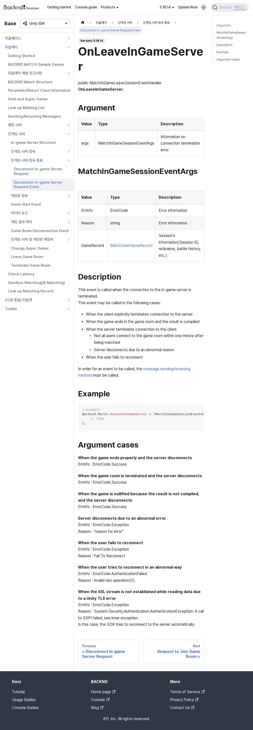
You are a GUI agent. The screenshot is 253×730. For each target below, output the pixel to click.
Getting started (59, 7)
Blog (95, 707)
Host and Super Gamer (28, 99)
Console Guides (25, 707)
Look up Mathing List (26, 108)
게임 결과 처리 (21, 222)
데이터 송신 (19, 213)
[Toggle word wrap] (189, 410)
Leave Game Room (27, 257)
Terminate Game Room (30, 265)
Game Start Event (26, 204)
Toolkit (11, 309)
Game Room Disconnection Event (40, 231)
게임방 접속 (19, 195)
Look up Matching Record (30, 291)
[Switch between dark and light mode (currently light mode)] (204, 7)
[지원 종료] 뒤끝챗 (18, 300)
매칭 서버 (15, 125)
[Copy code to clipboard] (198, 410)
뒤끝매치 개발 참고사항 (25, 73)
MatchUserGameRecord (131, 245)
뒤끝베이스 (13, 38)
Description (224, 45)
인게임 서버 (16, 134)
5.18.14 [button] (165, 7)
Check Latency (21, 274)
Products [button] (108, 7)
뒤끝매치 (11, 47)
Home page (101, 691)
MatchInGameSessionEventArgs (231, 35)
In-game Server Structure (33, 142)
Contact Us (180, 707)
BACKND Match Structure (30, 82)
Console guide (86, 7)
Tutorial (18, 691)
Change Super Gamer (30, 248)
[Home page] (82, 22)
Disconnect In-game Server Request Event (38, 184)
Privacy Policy (182, 699)
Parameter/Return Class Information (39, 90)
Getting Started (21, 56)
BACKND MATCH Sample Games (36, 64)
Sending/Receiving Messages (34, 116)
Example (222, 52)
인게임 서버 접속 (23, 151)
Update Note (188, 7)
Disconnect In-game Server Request (38, 171)
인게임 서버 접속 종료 (27, 160)
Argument (223, 25)
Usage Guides (24, 699)
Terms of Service (185, 691)
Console (98, 699)
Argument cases (227, 59)
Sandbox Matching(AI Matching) (36, 282)
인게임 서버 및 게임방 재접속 (32, 239)
